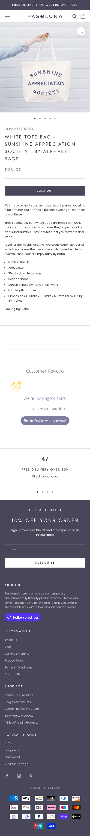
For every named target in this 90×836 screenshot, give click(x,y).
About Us (11, 640)
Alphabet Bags (19, 129)
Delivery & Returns (17, 654)
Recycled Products (18, 702)
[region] (45, 470)
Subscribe (45, 563)
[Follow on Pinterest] (31, 776)
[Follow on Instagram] (19, 776)
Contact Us (13, 674)
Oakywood (12, 757)
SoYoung (11, 743)
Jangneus (12, 750)
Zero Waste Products (19, 716)
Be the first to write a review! (45, 420)
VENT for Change (16, 764)
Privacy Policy (14, 660)
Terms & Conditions (19, 667)
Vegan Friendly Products (22, 709)
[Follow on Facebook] (7, 776)
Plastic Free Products (19, 695)
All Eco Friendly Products (21, 722)
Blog (8, 647)
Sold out (45, 191)
